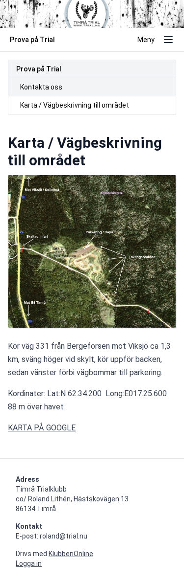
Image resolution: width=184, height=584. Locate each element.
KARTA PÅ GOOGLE (42, 427)
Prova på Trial (38, 69)
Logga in (29, 563)
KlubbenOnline (71, 554)
